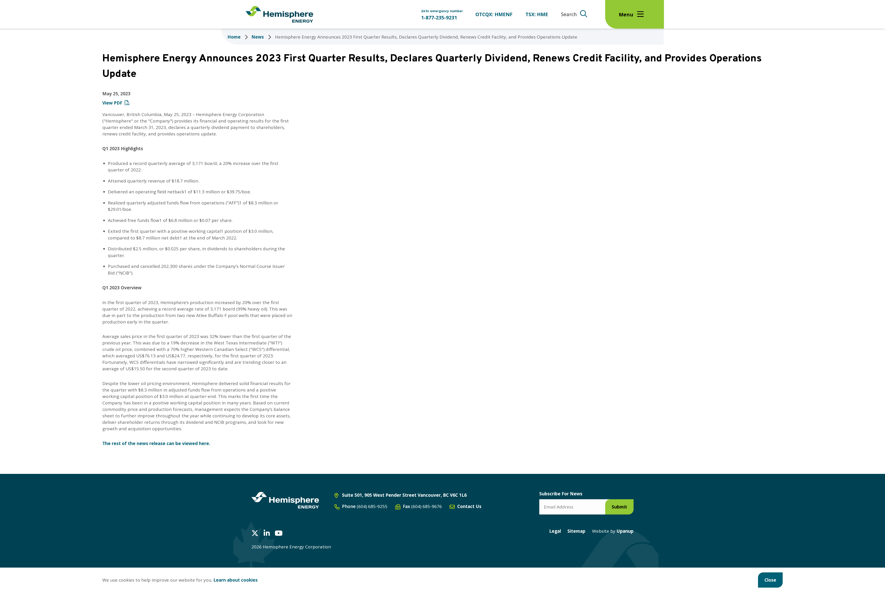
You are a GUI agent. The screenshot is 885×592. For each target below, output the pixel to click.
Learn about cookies (235, 580)
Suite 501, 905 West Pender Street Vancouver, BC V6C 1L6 (404, 495)
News (257, 37)
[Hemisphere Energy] (285, 500)
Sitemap (576, 531)
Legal (555, 531)
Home (234, 37)
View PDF (112, 103)
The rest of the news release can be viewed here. (156, 443)
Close (770, 580)
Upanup (613, 531)
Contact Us (469, 506)
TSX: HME (536, 14)
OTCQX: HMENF (494, 14)
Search (569, 14)
